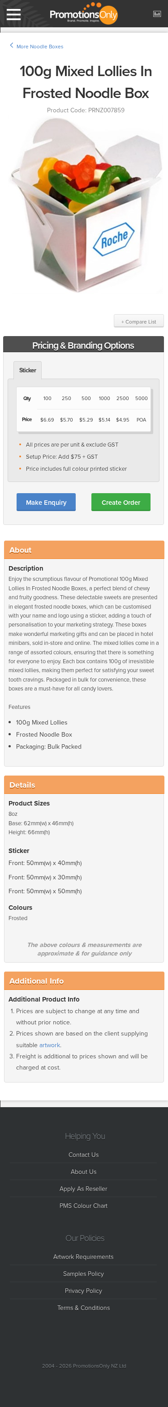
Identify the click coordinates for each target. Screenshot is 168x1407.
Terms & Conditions (83, 1307)
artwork (49, 1045)
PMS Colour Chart (84, 1205)
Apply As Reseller (83, 1188)
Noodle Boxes (46, 47)
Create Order (121, 502)
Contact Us (84, 1154)
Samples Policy (83, 1273)
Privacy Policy (83, 1290)
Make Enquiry (46, 502)
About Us (83, 1171)
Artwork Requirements (83, 1256)
